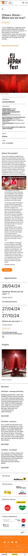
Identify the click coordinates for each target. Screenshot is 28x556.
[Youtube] (12, 542)
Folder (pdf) (7, 270)
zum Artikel (5, 416)
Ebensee (4, 136)
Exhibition (5, 22)
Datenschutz (6, 546)
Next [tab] (23, 365)
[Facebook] (4, 542)
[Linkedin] (16, 542)
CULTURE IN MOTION (8, 102)
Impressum (18, 546)
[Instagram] (8, 542)
